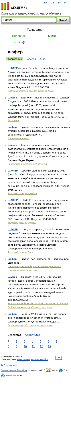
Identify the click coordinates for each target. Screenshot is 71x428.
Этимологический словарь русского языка (30, 325)
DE (52, 2)
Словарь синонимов (18, 138)
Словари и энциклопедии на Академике (31, 13)
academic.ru (14, 6)
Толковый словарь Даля (20, 252)
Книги (52, 35)
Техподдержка (23, 359)
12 (41, 346)
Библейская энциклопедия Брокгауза (27, 164)
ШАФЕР (13, 68)
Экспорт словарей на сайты (14, 370)
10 (25, 346)
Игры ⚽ (19, 42)
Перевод (30, 58)
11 (33, 346)
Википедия (13, 120)
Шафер (12, 97)
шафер (12, 127)
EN (45, 2)
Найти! (63, 20)
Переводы (19, 35)
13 (49, 346)
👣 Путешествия (9, 365)
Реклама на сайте (39, 359)
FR (65, 2)
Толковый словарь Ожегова (22, 223)
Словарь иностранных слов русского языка (31, 91)
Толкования (35, 29)
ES (59, 2)
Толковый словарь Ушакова (22, 193)
